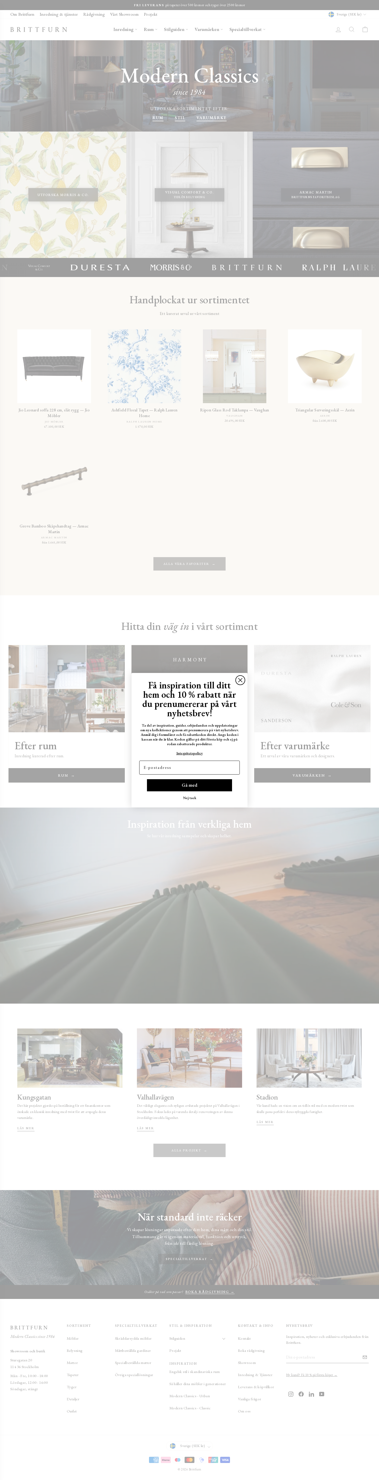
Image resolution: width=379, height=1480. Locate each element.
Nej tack (189, 797)
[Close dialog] (240, 680)
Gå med (189, 785)
